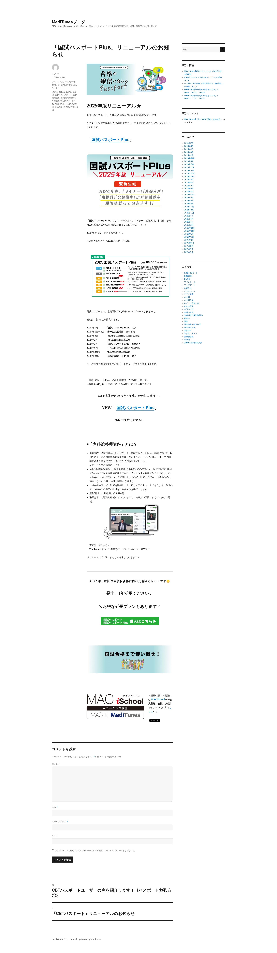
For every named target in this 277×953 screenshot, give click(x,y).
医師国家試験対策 (68, 97)
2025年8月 (189, 146)
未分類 (187, 339)
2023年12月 (189, 173)
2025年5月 (188, 149)
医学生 (69, 91)
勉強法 (62, 91)
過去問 (66, 106)
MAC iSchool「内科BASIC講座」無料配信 (202, 119)
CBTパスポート (191, 273)
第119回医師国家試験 (193, 342)
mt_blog (55, 73)
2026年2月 (189, 143)
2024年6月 (189, 164)
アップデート (70, 81)
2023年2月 (189, 188)
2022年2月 (189, 210)
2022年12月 (189, 194)
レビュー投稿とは (191, 303)
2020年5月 (189, 234)
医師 (186, 321)
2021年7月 (188, 216)
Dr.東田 (55, 91)
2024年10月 (189, 158)
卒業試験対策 (57, 100)
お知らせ (55, 84)
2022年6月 (189, 200)
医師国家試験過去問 (192, 324)
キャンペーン (189, 291)
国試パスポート (61, 103)
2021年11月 (189, 213)
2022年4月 (189, 207)
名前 (55, 807)
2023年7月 (189, 179)
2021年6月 (188, 219)
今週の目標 (188, 312)
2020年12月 (189, 228)
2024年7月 (189, 161)
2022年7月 (189, 197)
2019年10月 (189, 243)
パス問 (187, 297)
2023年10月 (189, 176)
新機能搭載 (188, 336)
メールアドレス (60, 821)
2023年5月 (189, 185)
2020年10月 (189, 231)
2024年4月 (189, 167)
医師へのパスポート (63, 94)
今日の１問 (188, 309)
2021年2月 (188, 225)
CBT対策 (188, 276)
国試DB (187, 330)
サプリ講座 (188, 294)
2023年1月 (188, 191)
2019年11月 (189, 240)
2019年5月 (188, 252)
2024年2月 (189, 170)
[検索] (222, 49)
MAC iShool (158, 699)
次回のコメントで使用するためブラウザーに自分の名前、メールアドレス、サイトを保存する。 (95, 850)
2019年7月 (188, 249)
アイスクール (57, 81)
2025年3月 (189, 152)
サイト (55, 835)
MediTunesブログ (68, 22)
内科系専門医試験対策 (193, 315)
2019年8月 (188, 246)
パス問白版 (188, 300)
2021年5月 (188, 222)
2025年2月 (189, 155)
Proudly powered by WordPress (86, 939)
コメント (56, 763)
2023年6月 (189, 182)
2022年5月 (189, 204)
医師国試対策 (66, 84)
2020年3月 (189, 237)
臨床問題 (58, 106)
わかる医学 (188, 306)
